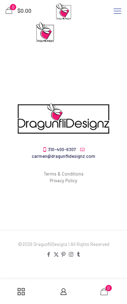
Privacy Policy (63, 180)
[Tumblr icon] (78, 254)
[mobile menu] (117, 11)
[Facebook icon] (49, 254)
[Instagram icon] (71, 254)
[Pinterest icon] (63, 254)
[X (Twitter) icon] (56, 254)
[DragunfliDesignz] (63, 10)
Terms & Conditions (64, 174)
